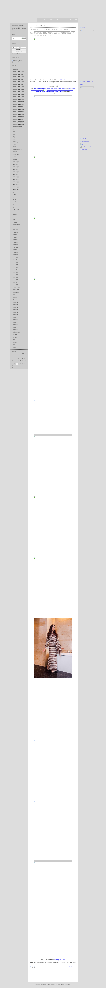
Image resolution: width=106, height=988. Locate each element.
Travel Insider (15, 340)
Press (58, 19)
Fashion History (16, 189)
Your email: (14, 45)
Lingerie (14, 211)
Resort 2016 (15, 267)
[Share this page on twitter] (34, 967)
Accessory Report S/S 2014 (18, 106)
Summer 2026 (15, 327)
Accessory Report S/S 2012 (18, 102)
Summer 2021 (15, 319)
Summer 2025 (15, 325)
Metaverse (15, 217)
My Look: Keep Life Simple (37, 26)
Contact (71, 19)
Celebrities (15, 137)
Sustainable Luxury (16, 332)
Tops (14, 339)
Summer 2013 (15, 305)
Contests (14, 144)
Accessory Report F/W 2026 (18, 97)
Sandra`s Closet (16, 289)
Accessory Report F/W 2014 (18, 77)
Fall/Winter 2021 (16, 179)
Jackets (14, 199)
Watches (14, 345)
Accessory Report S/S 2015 (18, 107)
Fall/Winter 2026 (16, 187)
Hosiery (14, 194)
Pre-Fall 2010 (15, 231)
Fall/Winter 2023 (16, 182)
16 (25, 360)
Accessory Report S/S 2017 (18, 111)
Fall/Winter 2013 (16, 166)
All (44, 29)
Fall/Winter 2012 (16, 164)
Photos (65, 19)
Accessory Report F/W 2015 (18, 79)
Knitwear (14, 206)
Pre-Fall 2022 (15, 251)
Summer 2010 (15, 301)
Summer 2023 (15, 322)
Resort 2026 (15, 284)
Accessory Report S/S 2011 (18, 101)
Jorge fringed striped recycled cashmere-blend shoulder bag (52, 31)
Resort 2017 (15, 269)
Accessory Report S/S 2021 (18, 117)
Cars (14, 136)
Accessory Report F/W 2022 (18, 91)
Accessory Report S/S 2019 (18, 114)
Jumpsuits (15, 202)
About (45, 19)
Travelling (14, 342)
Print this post (71, 966)
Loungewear (15, 212)
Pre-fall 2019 (15, 246)
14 (20, 360)
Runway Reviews (16, 287)
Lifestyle (14, 207)
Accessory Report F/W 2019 (18, 86)
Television (15, 337)
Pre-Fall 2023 (15, 252)
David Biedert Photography (59, 959)
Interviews (15, 197)
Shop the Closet (16, 292)
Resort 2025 (15, 282)
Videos (14, 344)
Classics (14, 141)
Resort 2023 (15, 279)
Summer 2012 (15, 304)
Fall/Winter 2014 (16, 167)
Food (14, 191)
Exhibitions (15, 159)
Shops (14, 294)
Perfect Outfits (15, 229)
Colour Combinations (17, 142)
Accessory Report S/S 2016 (18, 109)
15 (22, 360)
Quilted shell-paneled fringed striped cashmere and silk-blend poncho (52, 31)
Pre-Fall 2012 (15, 234)
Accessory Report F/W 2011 (18, 72)
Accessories (15, 69)
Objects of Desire (16, 224)
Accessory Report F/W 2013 (18, 76)
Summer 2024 (15, 324)
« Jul (12, 367)
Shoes (14, 291)
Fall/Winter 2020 (16, 177)
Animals (14, 127)
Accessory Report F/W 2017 (18, 82)
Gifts (13, 192)
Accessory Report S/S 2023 (18, 121)
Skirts (14, 296)
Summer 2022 (15, 320)
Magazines (15, 214)
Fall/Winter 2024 (16, 184)
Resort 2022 (15, 277)
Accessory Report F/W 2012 (18, 74)
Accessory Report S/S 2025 (18, 124)
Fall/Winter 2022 (16, 181)
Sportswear (15, 297)
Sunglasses (15, 330)
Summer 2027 (15, 329)
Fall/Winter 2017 (16, 172)
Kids (13, 204)
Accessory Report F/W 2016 (18, 81)
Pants (14, 227)
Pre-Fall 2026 (15, 256)
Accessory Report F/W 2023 (18, 92)
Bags (14, 131)
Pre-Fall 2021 (15, 249)
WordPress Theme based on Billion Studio (51, 984)
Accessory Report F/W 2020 (18, 87)
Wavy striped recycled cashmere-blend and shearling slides (52, 33)
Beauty (14, 132)
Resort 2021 (15, 276)
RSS (76, 19)
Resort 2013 (15, 262)
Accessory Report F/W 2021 (18, 89)
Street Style (15, 299)
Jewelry (14, 201)
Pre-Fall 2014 (15, 237)
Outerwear (15, 226)
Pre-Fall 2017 (15, 242)
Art (13, 129)
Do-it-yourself (15, 152)
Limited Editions (16, 209)
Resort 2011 (15, 259)
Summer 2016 (15, 310)
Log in (62, 984)
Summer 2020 (15, 317)
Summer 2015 (15, 309)
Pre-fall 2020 (15, 247)
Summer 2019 (15, 315)
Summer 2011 (15, 302)
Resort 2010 (15, 257)
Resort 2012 (15, 261)
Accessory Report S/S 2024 (18, 122)
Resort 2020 (15, 274)
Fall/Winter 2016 (16, 171)
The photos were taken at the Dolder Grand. (53, 960)
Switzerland (15, 335)
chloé (59, 33)
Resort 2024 (15, 281)
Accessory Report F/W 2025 (18, 96)
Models (14, 219)
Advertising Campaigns (17, 126)
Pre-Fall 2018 (15, 244)
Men (13, 216)
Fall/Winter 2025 (16, 186)
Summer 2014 (15, 307)
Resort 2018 (15, 271)
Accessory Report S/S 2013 (18, 104)
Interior (14, 196)
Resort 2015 (15, 266)
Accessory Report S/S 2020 (18, 116)
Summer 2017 (15, 312)
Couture (14, 146)
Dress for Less (16, 154)
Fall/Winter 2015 (16, 169)
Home (39, 19)
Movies (14, 221)
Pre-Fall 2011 (15, 232)
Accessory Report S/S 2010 (18, 99)
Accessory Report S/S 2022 (18, 119)
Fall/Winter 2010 (16, 161)
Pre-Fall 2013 (15, 236)
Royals (14, 286)
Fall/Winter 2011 (16, 162)
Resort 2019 (15, 272)
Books (14, 134)
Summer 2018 (15, 314)
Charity (14, 139)
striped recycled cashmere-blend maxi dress (50, 34)
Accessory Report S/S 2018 (18, 112)
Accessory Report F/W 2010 (18, 71)
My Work (52, 19)
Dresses (14, 156)
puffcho (64, 33)
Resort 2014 (15, 264)
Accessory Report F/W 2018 (18, 84)
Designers (15, 151)
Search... (14, 38)
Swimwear (15, 334)
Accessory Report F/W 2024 (18, 94)
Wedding (14, 347)
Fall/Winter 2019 (16, 176)
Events (14, 157)
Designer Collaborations (17, 149)
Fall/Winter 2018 (16, 174)
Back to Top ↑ (67, 984)
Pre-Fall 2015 (15, 239)
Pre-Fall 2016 (15, 241)
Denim (14, 147)
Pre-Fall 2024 (15, 254)
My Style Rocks (16, 222)
